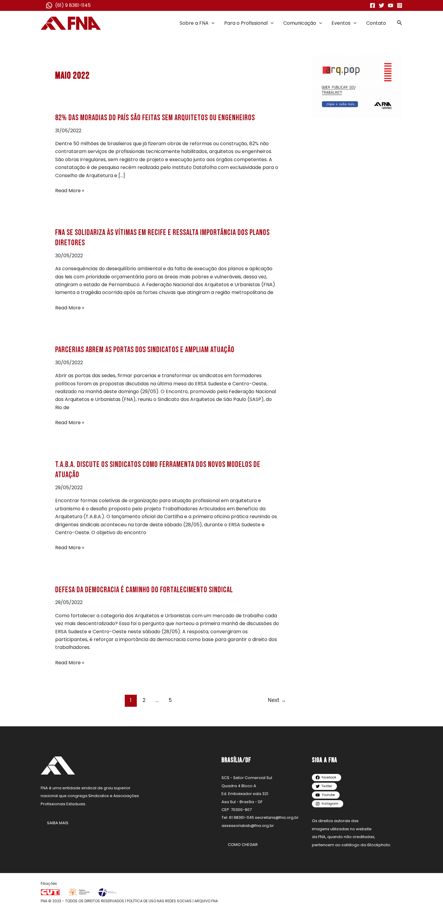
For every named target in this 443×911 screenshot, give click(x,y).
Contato (376, 23)
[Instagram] (399, 5)
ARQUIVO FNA (206, 900)
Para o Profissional (246, 23)
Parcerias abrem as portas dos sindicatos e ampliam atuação (144, 350)
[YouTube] (390, 5)
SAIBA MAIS (57, 823)
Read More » (69, 191)
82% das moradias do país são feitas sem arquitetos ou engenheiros (155, 118)
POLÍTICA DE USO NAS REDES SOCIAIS (159, 900)
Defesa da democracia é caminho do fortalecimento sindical (144, 590)
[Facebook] (372, 5)
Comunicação (299, 23)
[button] (212, 23)
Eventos (340, 23)
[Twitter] (381, 5)
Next (277, 700)
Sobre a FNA (194, 23)
